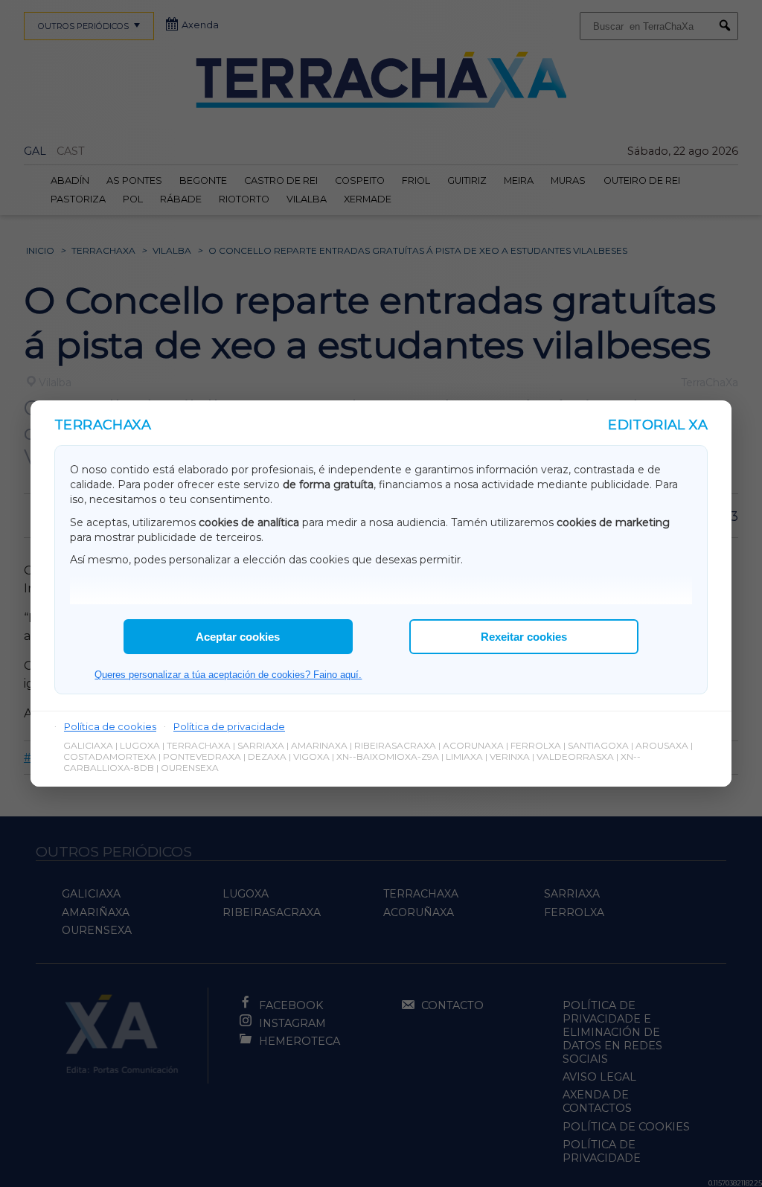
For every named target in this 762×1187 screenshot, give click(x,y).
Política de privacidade (229, 726)
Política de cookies (110, 726)
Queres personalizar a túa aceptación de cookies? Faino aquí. (228, 674)
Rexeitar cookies (524, 636)
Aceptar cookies (238, 636)
